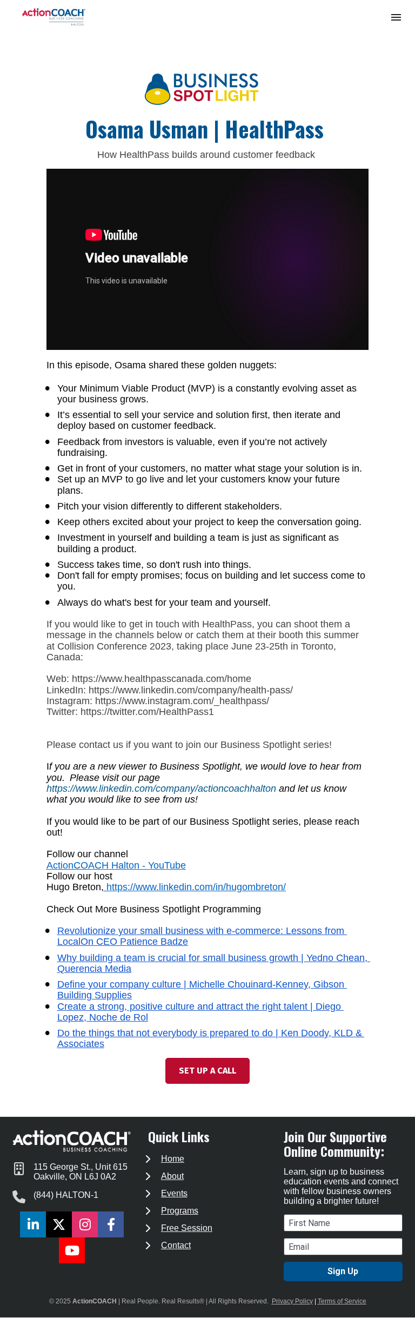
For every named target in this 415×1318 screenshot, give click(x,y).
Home (172, 1158)
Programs (179, 1210)
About (172, 1176)
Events (174, 1193)
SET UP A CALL (207, 1070)
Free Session (186, 1228)
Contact (176, 1245)
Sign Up (342, 1271)
